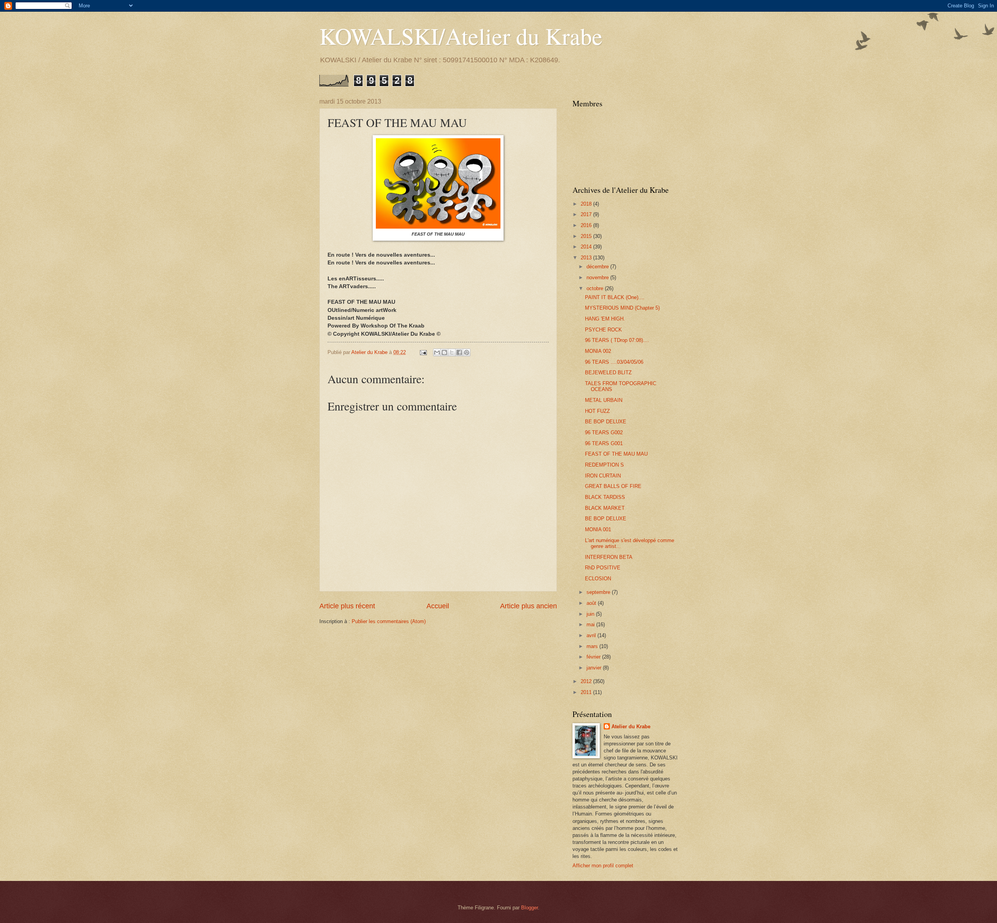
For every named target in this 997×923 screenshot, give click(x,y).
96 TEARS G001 (604, 443)
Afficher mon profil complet (602, 865)
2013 (587, 258)
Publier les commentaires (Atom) (389, 621)
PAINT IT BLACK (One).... (615, 297)
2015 (587, 236)
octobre (596, 288)
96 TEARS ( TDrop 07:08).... (617, 340)
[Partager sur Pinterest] (466, 352)
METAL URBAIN (603, 400)
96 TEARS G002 (604, 432)
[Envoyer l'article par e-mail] (422, 352)
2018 (587, 204)
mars (593, 646)
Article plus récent (347, 606)
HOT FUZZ (597, 411)
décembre (598, 267)
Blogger (529, 908)
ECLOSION (598, 578)
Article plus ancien (528, 606)
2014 (587, 247)
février (594, 657)
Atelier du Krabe (630, 726)
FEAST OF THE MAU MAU (616, 454)
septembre (599, 592)
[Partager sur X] (452, 352)
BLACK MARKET (605, 508)
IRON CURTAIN (603, 476)
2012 (587, 681)
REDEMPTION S (604, 465)
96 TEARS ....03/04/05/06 (614, 362)
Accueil (437, 606)
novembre (598, 277)
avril (592, 635)
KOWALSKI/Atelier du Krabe (460, 35)
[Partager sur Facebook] (459, 352)
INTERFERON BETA (608, 557)
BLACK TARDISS (605, 497)
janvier (595, 668)
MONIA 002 (598, 351)
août (592, 603)
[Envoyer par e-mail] (437, 352)
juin (591, 614)
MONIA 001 (598, 529)
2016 (587, 225)
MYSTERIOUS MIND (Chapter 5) (622, 308)
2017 (587, 214)
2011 (587, 692)
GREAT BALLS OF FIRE (613, 486)
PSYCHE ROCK (603, 330)
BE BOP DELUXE (605, 422)
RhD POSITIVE (602, 568)
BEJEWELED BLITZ (608, 372)
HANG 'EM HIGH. (605, 319)
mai (591, 624)
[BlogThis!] (444, 352)
